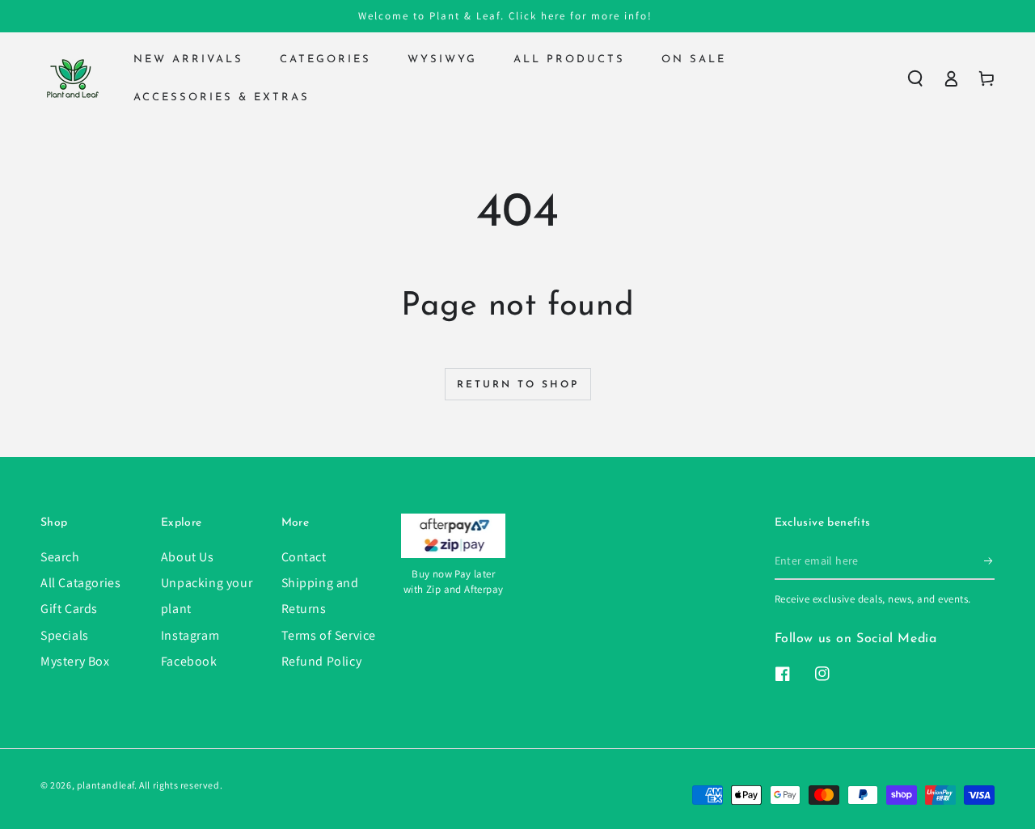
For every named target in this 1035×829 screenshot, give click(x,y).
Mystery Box (75, 661)
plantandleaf (105, 785)
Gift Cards (69, 608)
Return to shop (518, 385)
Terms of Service (329, 635)
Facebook (189, 661)
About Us (187, 556)
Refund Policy (321, 661)
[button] (915, 78)
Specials (64, 635)
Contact (304, 556)
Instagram (190, 635)
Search (60, 556)
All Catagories (80, 582)
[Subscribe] (989, 561)
